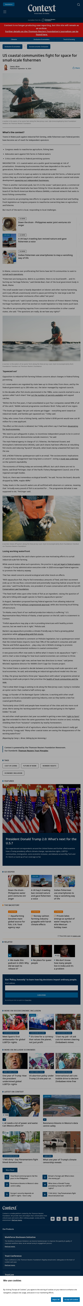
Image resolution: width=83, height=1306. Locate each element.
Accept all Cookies (71, 1299)
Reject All (56, 1299)
